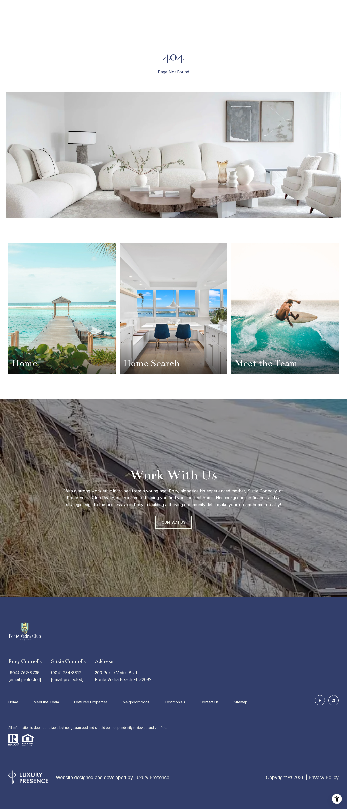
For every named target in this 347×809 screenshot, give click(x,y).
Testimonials (175, 702)
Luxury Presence (151, 777)
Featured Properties (91, 702)
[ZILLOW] (333, 700)
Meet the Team (46, 702)
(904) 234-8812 (66, 672)
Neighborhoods (136, 702)
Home (13, 702)
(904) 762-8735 (23, 672)
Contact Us (209, 702)
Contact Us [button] (174, 522)
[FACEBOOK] (320, 700)
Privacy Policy (324, 777)
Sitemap (240, 702)
